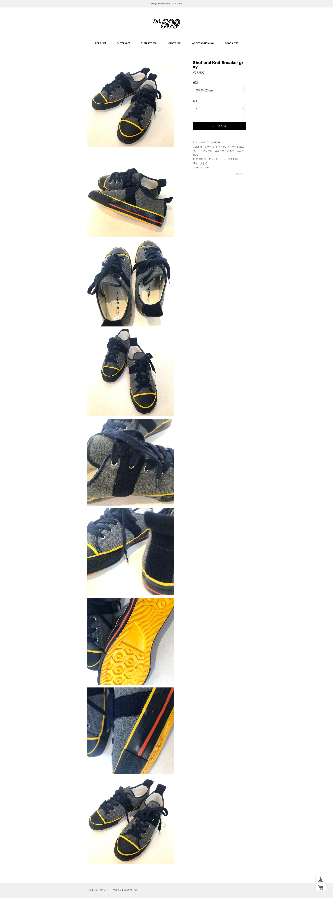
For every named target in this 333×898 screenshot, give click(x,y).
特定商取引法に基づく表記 (125, 890)
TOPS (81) (100, 43)
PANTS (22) (174, 43)
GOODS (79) (231, 43)
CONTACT (177, 3)
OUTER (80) (123, 43)
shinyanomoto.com (160, 3)
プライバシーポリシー (97, 890)
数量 (195, 101)
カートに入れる (219, 126)
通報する (239, 174)
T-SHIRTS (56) (149, 43)
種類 (195, 82)
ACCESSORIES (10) (203, 43)
